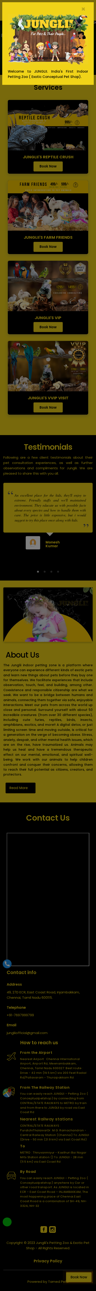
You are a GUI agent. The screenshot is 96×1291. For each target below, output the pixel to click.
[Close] (88, 8)
